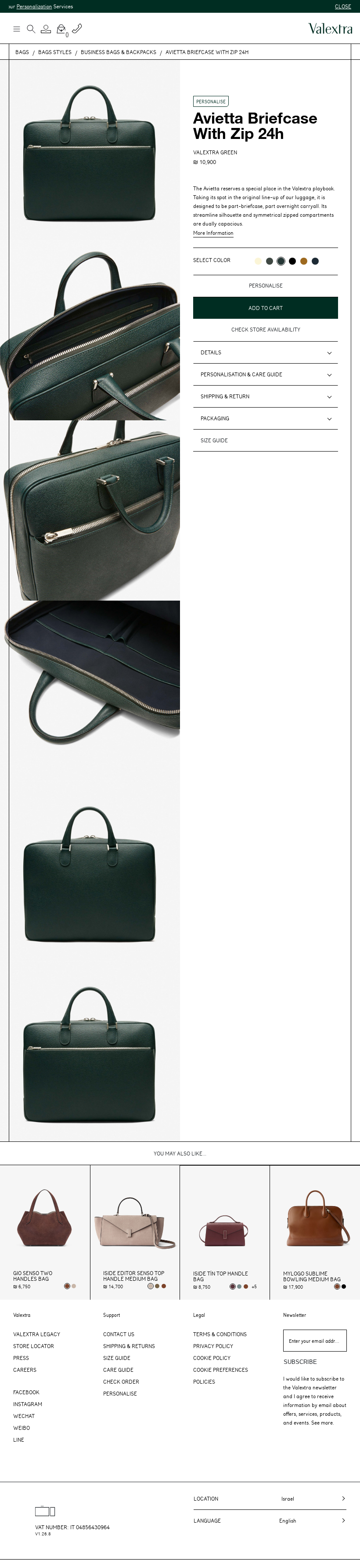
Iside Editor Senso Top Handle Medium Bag (133, 1276)
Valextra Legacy (36, 1334)
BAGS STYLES (55, 52)
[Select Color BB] (315, 261)
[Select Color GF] (269, 261)
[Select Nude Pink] (74, 1286)
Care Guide (118, 1370)
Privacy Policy (213, 1346)
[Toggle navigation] (16, 28)
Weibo (21, 1428)
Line (18, 1439)
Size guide (214, 440)
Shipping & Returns (129, 1346)
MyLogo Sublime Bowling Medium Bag (312, 1276)
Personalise (120, 1393)
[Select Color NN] (292, 261)
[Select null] (157, 1286)
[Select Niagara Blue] (239, 1286)
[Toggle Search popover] (31, 30)
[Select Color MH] (303, 261)
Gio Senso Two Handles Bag (32, 1276)
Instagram (27, 1404)
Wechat (24, 1416)
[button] (46, 29)
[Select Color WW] (258, 261)
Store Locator (33, 1346)
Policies (204, 1381)
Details (211, 352)
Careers (24, 1370)
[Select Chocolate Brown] (164, 1286)
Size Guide (116, 1358)
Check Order (121, 1381)
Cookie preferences (220, 1370)
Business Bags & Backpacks (118, 52)
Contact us (118, 1334)
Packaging (215, 418)
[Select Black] (344, 1286)
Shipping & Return (225, 396)
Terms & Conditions (220, 1334)
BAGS (22, 52)
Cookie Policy (211, 1358)
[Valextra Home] (330, 28)
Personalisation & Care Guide (241, 374)
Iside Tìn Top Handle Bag (220, 1276)
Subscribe (300, 1362)
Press (21, 1358)
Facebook (26, 1392)
